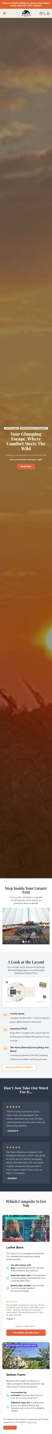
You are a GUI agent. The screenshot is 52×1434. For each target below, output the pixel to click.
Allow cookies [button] (10, 1428)
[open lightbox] (26, 992)
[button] (10, 13)
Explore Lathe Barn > (26, 1326)
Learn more (32, 1422)
